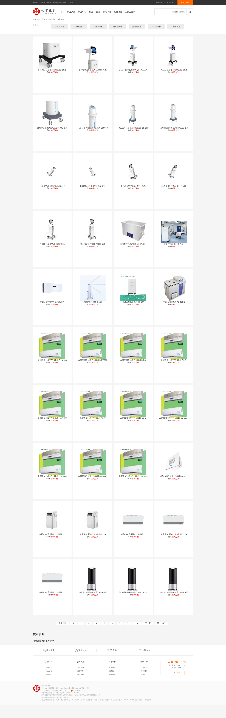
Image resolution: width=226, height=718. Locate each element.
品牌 (98, 12)
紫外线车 (79, 26)
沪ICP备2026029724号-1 (60, 690)
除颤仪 (175, 12)
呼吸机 (182, 12)
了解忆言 (49, 667)
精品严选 (71, 12)
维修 (64, 3)
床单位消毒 (59, 26)
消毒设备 (60, 19)
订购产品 (144, 667)
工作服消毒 (175, 26)
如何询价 (144, 671)
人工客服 (177, 673)
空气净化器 (117, 26)
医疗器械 (41, 19)
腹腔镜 (48, 3)
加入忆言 (49, 671)
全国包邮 (146, 650)
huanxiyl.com (63, 688)
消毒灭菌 (51, 19)
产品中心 (82, 12)
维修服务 (50, 650)
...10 (136, 623)
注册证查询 (130, 12)
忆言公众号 (185, 3)
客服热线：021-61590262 (165, 3)
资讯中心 (107, 12)
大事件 (42, 3)
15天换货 (114, 650)
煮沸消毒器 (137, 26)
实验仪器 (118, 12)
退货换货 (82, 650)
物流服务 (80, 674)
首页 (62, 12)
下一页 (148, 623)
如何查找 (144, 674)
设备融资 (112, 674)
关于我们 (36, 3)
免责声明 (80, 667)
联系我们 (71, 3)
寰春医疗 (112, 671)
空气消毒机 (98, 26)
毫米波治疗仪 (57, 3)
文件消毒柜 (156, 26)
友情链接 (112, 667)
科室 (91, 12)
